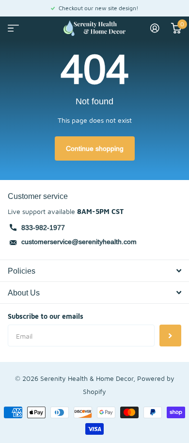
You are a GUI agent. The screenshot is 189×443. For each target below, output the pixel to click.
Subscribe (170, 335)
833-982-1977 (43, 227)
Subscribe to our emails (45, 316)
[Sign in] (154, 28)
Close (94, 270)
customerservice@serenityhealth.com (79, 242)
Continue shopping (95, 148)
